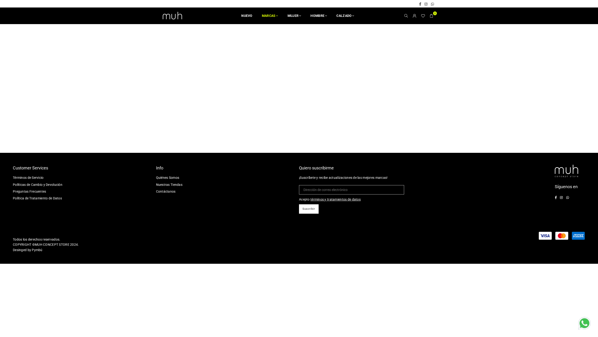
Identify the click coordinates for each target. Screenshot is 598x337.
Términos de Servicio (28, 177)
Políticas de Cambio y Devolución (37, 185)
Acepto (330, 199)
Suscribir (309, 208)
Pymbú (37, 250)
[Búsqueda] (406, 15)
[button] (431, 15)
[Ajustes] (414, 15)
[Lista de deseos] (423, 15)
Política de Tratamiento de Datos (37, 198)
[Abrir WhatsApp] (584, 323)
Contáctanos (166, 191)
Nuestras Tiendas (169, 185)
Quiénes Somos (167, 177)
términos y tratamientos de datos (335, 199)
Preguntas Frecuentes (29, 191)
